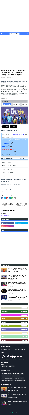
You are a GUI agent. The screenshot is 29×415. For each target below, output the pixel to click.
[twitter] (21, 223)
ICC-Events (13, 336)
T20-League (13, 325)
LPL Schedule (14, 126)
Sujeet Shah (4, 77)
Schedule (8, 195)
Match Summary (7, 104)
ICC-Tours (13, 333)
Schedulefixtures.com (5, 349)
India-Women (15, 375)
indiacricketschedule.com (20, 349)
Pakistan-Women (19, 378)
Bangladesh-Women (18, 373)
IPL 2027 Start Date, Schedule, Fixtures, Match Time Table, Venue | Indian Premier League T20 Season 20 (17, 277)
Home (2, 66)
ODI (13, 318)
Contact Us (15, 410)
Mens (13, 329)
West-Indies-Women (20, 380)
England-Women (6, 375)
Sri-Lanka (4, 366)
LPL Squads (5, 126)
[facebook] (7, 223)
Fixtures (13, 315)
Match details (16, 104)
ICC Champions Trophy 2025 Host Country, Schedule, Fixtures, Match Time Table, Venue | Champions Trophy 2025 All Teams (17, 297)
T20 (5, 66)
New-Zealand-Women (7, 378)
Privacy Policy (21, 410)
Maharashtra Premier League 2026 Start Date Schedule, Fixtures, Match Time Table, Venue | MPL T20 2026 (18, 270)
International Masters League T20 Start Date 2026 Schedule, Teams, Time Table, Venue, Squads (17, 291)
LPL (5, 195)
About (10, 410)
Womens (13, 340)
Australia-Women (6, 373)
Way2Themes (13, 412)
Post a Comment (5, 215)
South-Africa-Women (7, 380)
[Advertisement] (14, 15)
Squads (12, 195)
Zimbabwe (11, 366)
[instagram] (7, 226)
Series (13, 322)
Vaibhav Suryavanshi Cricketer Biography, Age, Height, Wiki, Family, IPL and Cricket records (17, 284)
